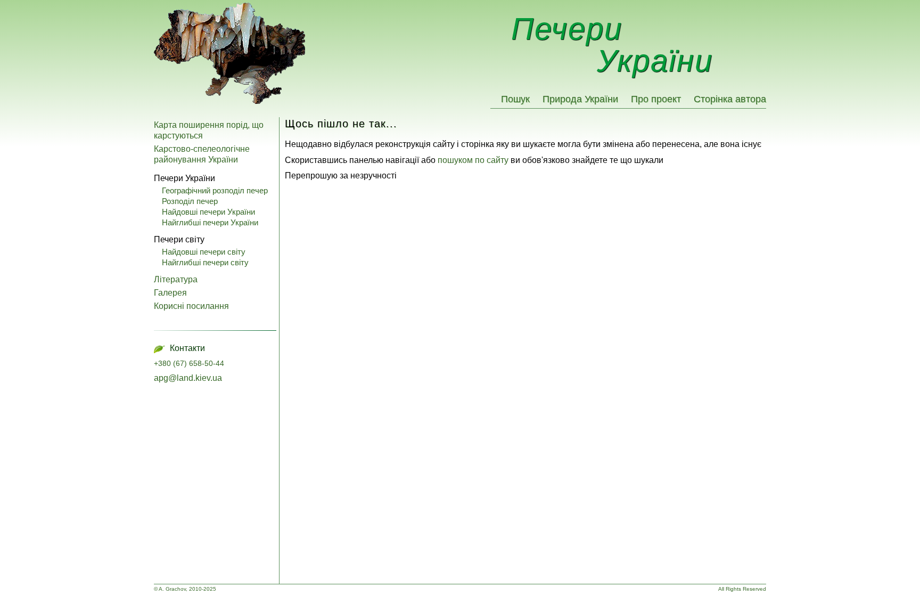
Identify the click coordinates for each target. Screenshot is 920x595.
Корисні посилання (191, 306)
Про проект (656, 99)
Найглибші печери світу (205, 262)
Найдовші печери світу (203, 252)
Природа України (580, 99)
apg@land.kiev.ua (188, 377)
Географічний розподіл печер (215, 190)
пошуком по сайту (473, 160)
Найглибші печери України (210, 222)
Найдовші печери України (208, 212)
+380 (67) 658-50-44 (189, 363)
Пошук (515, 99)
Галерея (170, 292)
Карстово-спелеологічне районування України (202, 154)
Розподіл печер (190, 201)
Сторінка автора (730, 99)
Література (176, 279)
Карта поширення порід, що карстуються (209, 130)
